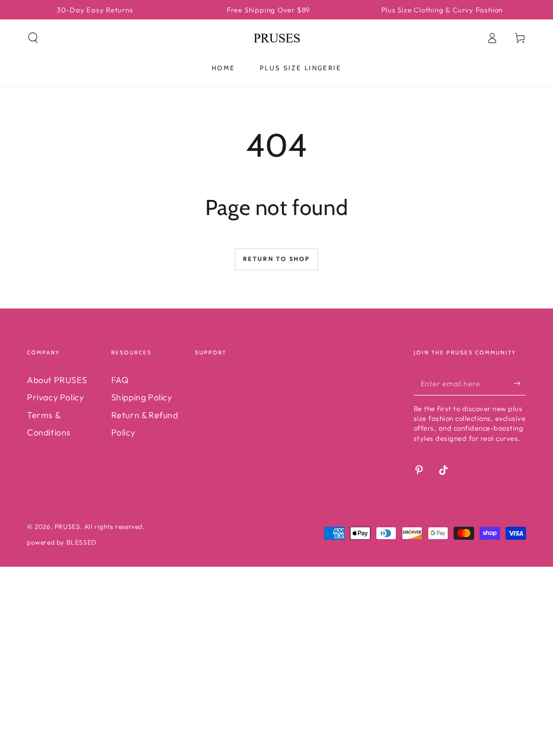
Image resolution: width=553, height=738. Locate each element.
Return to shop (277, 259)
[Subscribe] (520, 383)
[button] (33, 38)
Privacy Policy (55, 397)
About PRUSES (57, 379)
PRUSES (67, 526)
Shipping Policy (141, 397)
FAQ (120, 379)
